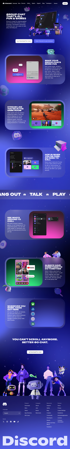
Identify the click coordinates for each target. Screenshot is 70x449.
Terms (59, 405)
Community (49, 415)
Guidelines (60, 412)
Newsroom (38, 412)
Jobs (37, 408)
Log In (65, 3)
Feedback (49, 426)
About (37, 405)
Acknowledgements (62, 415)
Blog (48, 410)
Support (49, 405)
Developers (49, 417)
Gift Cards (27, 415)
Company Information (60, 421)
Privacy (59, 408)
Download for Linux (25, 41)
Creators (49, 412)
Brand (37, 410)
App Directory (28, 412)
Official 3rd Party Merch (51, 423)
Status (26, 410)
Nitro (19, 3)
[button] (24, 3)
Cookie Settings (61, 410)
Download (15, 3)
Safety (48, 408)
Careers (56, 3)
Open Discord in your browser (44, 41)
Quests (48, 420)
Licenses (60, 417)
